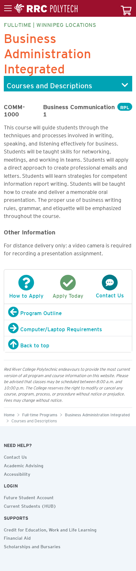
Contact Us (15, 456)
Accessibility (17, 473)
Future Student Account (29, 496)
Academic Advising (23, 464)
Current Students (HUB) (30, 505)
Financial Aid (17, 537)
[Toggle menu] (41, 8)
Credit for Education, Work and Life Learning (50, 529)
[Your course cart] (126, 8)
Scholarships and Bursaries (32, 545)
